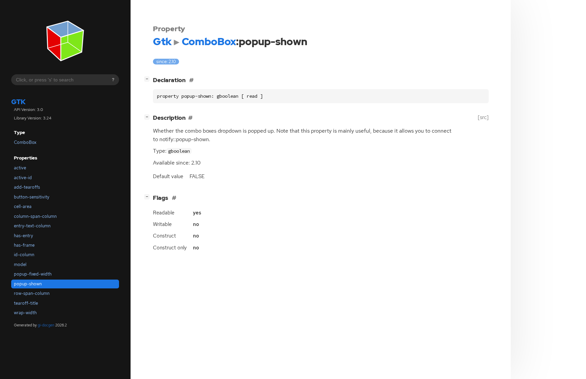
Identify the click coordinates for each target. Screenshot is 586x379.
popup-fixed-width (33, 274)
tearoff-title (26, 303)
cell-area (23, 206)
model (20, 264)
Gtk (18, 101)
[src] (483, 117)
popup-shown (28, 284)
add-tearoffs (27, 187)
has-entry (23, 236)
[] (148, 79)
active (20, 168)
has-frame (24, 245)
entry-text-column (32, 226)
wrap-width (25, 313)
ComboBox (25, 142)
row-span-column (32, 293)
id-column (24, 255)
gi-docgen (46, 325)
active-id (23, 178)
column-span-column (35, 216)
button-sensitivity (31, 197)
